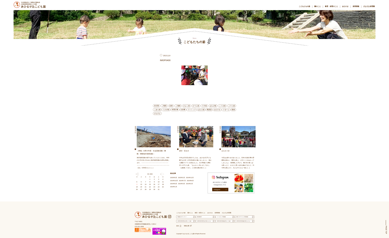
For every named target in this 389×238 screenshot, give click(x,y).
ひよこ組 (186, 106)
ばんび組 (213, 106)
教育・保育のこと (331, 6)
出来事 (183, 109)
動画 (233, 109)
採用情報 (356, 6)
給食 (171, 106)
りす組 (204, 106)
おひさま (345, 6)
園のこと (317, 6)
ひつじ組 (196, 106)
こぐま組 (222, 106)
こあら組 (157, 109)
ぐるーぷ (226, 109)
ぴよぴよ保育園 (369, 6)
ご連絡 (178, 106)
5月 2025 (150, 174)
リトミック (192, 109)
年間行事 (175, 109)
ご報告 (164, 106)
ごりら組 (231, 106)
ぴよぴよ (157, 113)
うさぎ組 (166, 109)
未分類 (156, 106)
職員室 (209, 109)
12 (137, 184)
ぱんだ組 (201, 109)
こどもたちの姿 (304, 6)
